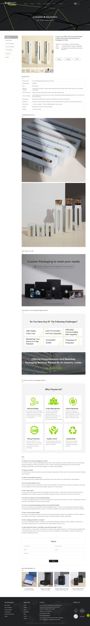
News (54, 3)
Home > (38, 20)
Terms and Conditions (60, 623)
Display (7, 57)
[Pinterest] (84, 606)
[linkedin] (79, 606)
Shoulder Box (35, 86)
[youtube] (82, 606)
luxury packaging (57, 466)
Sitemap (25, 618)
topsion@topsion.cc (46, 615)
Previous (68, 59)
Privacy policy (52, 623)
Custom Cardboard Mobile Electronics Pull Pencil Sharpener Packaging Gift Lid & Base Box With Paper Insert (78, 589)
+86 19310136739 (47, 611)
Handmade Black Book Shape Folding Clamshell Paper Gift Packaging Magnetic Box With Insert (62, 589)
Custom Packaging (10, 46)
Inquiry (59, 59)
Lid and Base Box (55, 99)
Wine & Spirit (9, 40)
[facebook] (77, 606)
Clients (39, 3)
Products (32, 3)
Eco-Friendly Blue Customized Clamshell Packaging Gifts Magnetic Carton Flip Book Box (29, 589)
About (25, 3)
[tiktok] (74, 606)
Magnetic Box (35, 99)
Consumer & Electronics (49, 20)
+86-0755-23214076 (46, 613)
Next (77, 59)
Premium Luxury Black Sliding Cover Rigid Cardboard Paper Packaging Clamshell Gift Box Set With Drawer (45, 589)
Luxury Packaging (10, 43)
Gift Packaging (9, 49)
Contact (60, 3)
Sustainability (46, 3)
